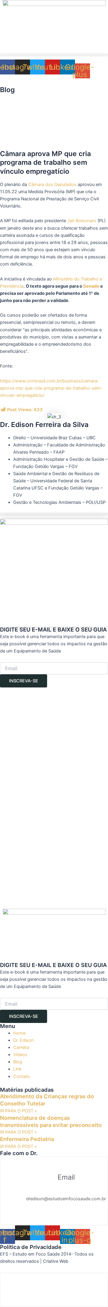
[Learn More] (54, 1290)
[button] (54, 55)
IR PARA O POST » (18, 1111)
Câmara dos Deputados (52, 184)
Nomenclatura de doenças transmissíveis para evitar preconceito (51, 1121)
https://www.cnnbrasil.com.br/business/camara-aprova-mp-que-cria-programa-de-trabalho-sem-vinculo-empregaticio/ (51, 388)
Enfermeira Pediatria (27, 1139)
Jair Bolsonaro (81, 220)
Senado (91, 286)
